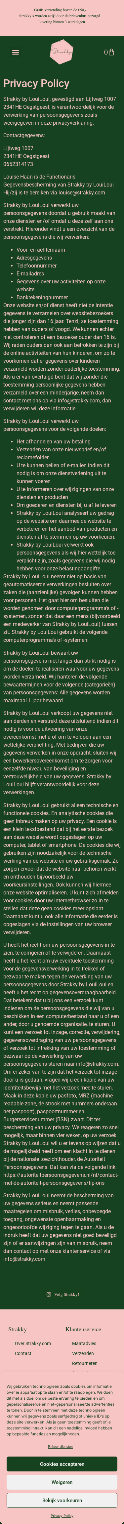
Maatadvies (84, 1343)
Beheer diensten (60, 1446)
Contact (23, 1353)
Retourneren (85, 1363)
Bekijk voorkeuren (62, 1500)
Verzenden (83, 1353)
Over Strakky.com (33, 1343)
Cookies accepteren (62, 1464)
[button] (15, 52)
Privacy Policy (62, 1515)
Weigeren (62, 1482)
